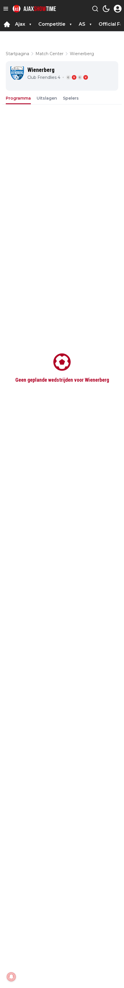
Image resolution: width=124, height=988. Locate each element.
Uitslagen (47, 98)
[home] (6, 24)
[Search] (95, 8)
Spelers (71, 98)
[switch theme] (106, 9)
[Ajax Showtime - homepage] (34, 9)
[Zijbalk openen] (5, 8)
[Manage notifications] (11, 976)
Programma (18, 98)
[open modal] (118, 9)
